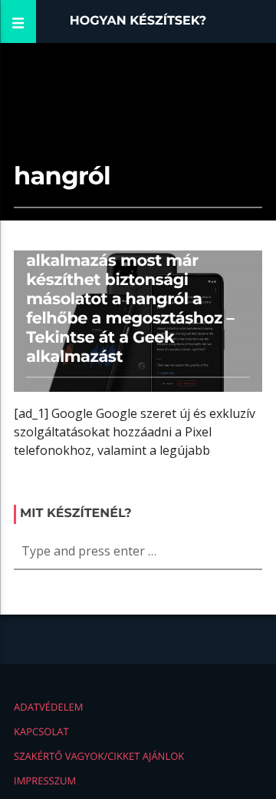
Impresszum (45, 780)
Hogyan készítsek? (138, 21)
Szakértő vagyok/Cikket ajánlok (99, 756)
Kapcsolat (41, 731)
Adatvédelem (48, 707)
